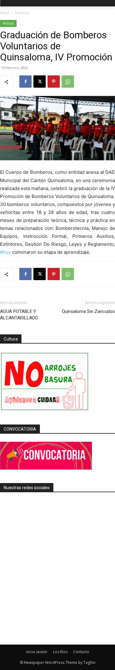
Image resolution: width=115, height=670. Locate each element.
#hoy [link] (5, 252)
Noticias (22, 12)
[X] (39, 81)
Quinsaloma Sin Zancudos (88, 311)
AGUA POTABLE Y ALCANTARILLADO (19, 315)
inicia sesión (36, 651)
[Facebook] (25, 81)
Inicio (4, 12)
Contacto (81, 651)
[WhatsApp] (68, 81)
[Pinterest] (54, 81)
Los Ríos (60, 651)
